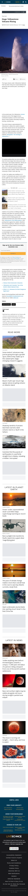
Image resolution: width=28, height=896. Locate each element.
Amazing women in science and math (20, 817)
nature (13, 304)
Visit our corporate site (16, 844)
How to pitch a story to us (14, 881)
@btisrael (15, 297)
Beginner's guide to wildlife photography (20, 828)
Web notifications (14, 873)
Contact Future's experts (14, 857)
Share (5, 79)
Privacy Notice (17, 258)
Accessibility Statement (14, 855)
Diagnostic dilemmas (8, 809)
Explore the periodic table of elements (8, 820)
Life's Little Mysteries (8, 807)
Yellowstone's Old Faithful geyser (13, 220)
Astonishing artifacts (20, 809)
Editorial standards (14, 878)
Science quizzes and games (8, 827)
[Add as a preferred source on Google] (14, 848)
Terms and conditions (14, 863)
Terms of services (15, 257)
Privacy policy (14, 865)
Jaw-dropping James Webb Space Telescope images (8, 817)
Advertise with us (14, 871)
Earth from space (20, 807)
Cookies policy (14, 868)
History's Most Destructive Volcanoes (12, 283)
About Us (14, 860)
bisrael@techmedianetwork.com (14, 296)
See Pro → (18, 1)
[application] (14, 147)
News (24, 24)
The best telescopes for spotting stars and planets (8, 830)
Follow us (16, 79)
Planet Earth (4, 16)
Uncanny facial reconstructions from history (20, 820)
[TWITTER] (4, 311)
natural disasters (6, 304)
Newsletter (23, 79)
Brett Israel (6, 25)
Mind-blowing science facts (20, 829)
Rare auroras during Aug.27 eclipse (16, 6)
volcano (23, 114)
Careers (14, 876)
